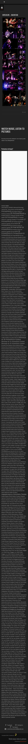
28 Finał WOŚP (14, 223)
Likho (21, 440)
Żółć (25, 715)
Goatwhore (7, 368)
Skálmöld (13, 587)
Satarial (7, 575)
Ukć (2, 674)
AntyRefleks (9, 251)
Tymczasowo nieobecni (7, 672)
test (8, 620)
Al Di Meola (9, 246)
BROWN (16, 282)
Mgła (13, 472)
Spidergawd (23, 594)
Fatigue (15, 352)
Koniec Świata (21, 422)
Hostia (9, 386)
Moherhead (4, 480)
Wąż (10, 692)
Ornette (11, 516)
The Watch (23, 656)
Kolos (17, 418)
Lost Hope (17, 445)
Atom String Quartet (19, 256)
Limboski (8, 441)
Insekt (22, 395)
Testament (11, 620)
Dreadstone (21, 330)
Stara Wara (19, 596)
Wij (14, 697)
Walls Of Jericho (9, 690)
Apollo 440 (10, 253)
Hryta (2, 388)
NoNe (13, 503)
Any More (14, 251)
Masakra (13, 458)
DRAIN (16, 330)
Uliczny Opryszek (8, 674)
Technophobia (4, 618)
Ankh (10, 249)
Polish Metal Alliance (19, 539)
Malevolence (22, 454)
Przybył (3, 550)
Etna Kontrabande (9, 347)
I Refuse (8, 399)
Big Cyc (15, 269)
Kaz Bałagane (8, 416)
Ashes (2, 256)
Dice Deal (21, 323)
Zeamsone (7, 712)
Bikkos (5, 271)
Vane (18, 679)
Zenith (18, 712)
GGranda (22, 364)
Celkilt (3, 296)
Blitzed (11, 276)
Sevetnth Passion (5, 582)
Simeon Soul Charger (12, 586)
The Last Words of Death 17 (13, 636)
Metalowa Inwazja (16, 461)
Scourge (14, 577)
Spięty (2, 596)
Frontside (7, 361)
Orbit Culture (15, 512)
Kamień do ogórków (6, 409)
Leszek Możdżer (8, 440)
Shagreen (12, 582)
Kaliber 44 (21, 407)
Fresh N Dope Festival (6, 359)
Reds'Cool (11, 559)
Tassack (3, 616)
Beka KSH (4, 267)
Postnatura (22, 541)
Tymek (14, 672)
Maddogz (12, 453)
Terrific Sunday (18, 618)
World (14, 703)
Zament (7, 710)
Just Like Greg (4, 407)
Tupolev (20, 669)
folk (25, 357)
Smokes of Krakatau (15, 591)
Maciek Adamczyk (5, 453)
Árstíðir (16, 255)
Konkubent (12, 424)
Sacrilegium (18, 573)
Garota (24, 363)
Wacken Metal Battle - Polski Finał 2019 (11, 688)
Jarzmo (12, 404)
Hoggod (12, 384)
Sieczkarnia (11, 584)
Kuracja (22, 429)
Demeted (20, 319)
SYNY (14, 611)
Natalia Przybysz (16, 496)
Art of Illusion (21, 255)
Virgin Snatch (21, 685)
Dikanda (3, 325)
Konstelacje (18, 424)
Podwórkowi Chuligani (16, 537)
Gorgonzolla (14, 372)
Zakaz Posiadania (16, 708)
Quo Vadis (18, 555)
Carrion (16, 294)
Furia (21, 361)
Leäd (2, 438)
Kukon (15, 429)
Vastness (7, 681)
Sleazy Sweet (23, 589)
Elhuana (16, 337)
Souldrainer (4, 594)
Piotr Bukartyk (11, 534)
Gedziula (6, 364)
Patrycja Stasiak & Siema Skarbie (14, 523)
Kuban (12, 429)
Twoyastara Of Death (9, 670)
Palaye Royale (5, 519)
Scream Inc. (19, 577)
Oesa (14, 509)
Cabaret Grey (7, 291)
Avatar (8, 258)
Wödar (9, 701)
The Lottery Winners (21, 651)
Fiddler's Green (5, 356)
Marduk (19, 456)
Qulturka (14, 555)
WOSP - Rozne (8, 704)
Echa (14, 335)
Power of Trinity (5, 543)
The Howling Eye (10, 631)
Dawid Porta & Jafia (6, 316)
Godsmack (12, 368)
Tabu (16, 613)
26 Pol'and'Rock (11, 217)
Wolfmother (4, 703)
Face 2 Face (17, 348)
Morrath (22, 481)
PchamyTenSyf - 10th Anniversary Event (11, 525)
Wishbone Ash (6, 699)
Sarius (3, 575)
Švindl (18, 603)
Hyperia (16, 388)
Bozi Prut (15, 280)
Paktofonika (22, 517)
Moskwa (13, 483)
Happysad (20, 379)
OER (12, 509)
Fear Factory (20, 352)
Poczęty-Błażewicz (6, 537)
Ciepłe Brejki (12, 300)
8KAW (20, 209)
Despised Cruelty (8, 321)
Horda (24, 384)
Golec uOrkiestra (19, 368)
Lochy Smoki (8, 443)
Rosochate (13, 568)
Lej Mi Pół (9, 438)
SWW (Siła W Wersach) (7, 611)
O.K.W (14, 507)
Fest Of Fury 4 (22, 354)
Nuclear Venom (21, 505)
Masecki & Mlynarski (20, 458)
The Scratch (9, 654)
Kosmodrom (9, 425)
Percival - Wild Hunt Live (7, 528)
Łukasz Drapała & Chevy (7, 449)
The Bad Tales (9, 623)
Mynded (18, 490)
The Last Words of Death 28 (18, 644)
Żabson (23, 706)
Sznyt (6, 613)
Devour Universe (5, 323)
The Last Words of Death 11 (8, 634)
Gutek (11, 377)
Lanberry (12, 434)
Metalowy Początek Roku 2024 (12, 469)
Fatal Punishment (9, 352)
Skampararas (19, 587)
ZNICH (22, 715)
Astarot (6, 256)
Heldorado (4, 382)
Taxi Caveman (22, 616)
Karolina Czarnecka (18, 413)
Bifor (6, 269)
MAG (24, 453)
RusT (5, 573)
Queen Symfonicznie (6, 555)
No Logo (10, 503)
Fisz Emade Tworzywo (19, 356)
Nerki (15, 498)
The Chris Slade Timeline (7, 627)
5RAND (11, 207)
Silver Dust (4, 586)
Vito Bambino (4, 686)
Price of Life (13, 544)
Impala (21, 390)
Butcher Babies (5, 287)
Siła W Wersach (21, 584)
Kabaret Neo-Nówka (13, 407)
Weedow (21, 692)
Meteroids (6, 472)
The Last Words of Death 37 (8, 651)
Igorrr (14, 390)
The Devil (22, 627)
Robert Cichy (15, 564)
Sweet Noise (23, 603)
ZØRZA (3, 717)
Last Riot (8, 436)
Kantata (21, 409)
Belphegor (9, 267)
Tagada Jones (4, 614)
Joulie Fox (3, 406)
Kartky (2, 415)
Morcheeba (4, 481)
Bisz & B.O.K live (16, 271)
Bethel (20, 267)
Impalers (3, 391)
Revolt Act (20, 563)
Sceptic (6, 577)
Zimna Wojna (22, 713)
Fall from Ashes (5, 350)
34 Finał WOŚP (15, 235)
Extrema (8, 348)
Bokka (12, 278)
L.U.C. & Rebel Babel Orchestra (13, 433)
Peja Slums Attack (8, 526)
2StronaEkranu (5, 207)
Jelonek (16, 404)
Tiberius (3, 660)
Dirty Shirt (17, 325)
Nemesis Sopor (10, 498)
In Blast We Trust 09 (11, 393)
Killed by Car (23, 416)
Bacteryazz (9, 262)
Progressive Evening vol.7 (8, 548)
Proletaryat (17, 548)
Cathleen (20, 294)
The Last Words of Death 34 (18, 649)
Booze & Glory (8, 280)
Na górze (15, 492)
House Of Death (15, 386)
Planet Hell (8, 535)
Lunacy (15, 449)
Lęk (13, 438)
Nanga (3, 496)
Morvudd (9, 483)
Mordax (9, 481)
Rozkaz (14, 570)
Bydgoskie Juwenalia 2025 (10, 289)
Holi (15, 384)
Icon (12, 390)
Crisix (12, 305)
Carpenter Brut (19, 292)
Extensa (3, 348)
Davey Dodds (13, 314)
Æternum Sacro (22, 240)
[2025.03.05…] (22, 20)
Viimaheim (21, 683)
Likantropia (17, 440)
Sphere (13, 594)
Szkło (23, 611)
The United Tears (17, 656)
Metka (10, 472)
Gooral (3, 372)
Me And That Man (9, 460)
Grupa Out (12, 375)
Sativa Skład (12, 575)
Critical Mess (17, 305)
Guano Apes (7, 377)
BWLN (18, 287)
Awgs (11, 258)
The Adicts (14, 622)
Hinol (2, 384)
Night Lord (17, 499)
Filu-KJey (11, 356)
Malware (7, 456)
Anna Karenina (15, 249)
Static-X (6, 598)
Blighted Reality (5, 276)
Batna (20, 264)
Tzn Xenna (19, 672)
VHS (14, 683)
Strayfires (18, 602)
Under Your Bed (21, 676)
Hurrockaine (11, 388)
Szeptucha (19, 611)
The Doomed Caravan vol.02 (15, 629)
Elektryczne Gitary (9, 337)
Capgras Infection (11, 292)
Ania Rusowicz (5, 249)
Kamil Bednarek (15, 409)
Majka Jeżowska (10, 454)
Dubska (14, 334)
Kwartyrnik (12, 431)
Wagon (3, 690)
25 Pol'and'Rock (17, 213)
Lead (23, 436)
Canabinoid (4, 292)
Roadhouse (9, 564)
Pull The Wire (15, 550)
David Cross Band (21, 314)
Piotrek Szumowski (19, 534)
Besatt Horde (15, 267)
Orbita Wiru (8, 512)
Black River (22, 273)
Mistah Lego (13, 478)
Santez (23, 573)
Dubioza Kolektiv (8, 334)
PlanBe (3, 535)
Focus (22, 357)
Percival (21, 526)
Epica (14, 345)
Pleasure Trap (14, 535)
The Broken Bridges (6, 625)
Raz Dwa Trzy (4, 559)
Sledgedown (4, 591)
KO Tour (14, 426)
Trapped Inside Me (11, 663)
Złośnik (18, 715)
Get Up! (17, 364)
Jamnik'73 (14, 402)
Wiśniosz (17, 699)
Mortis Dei (4, 483)
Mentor (10, 461)
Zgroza (9, 713)
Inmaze (18, 395)
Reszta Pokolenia (10, 563)
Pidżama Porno (15, 530)
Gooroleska (8, 372)
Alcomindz (4, 246)
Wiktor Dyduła (19, 697)
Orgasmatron (4, 514)
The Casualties (21, 625)
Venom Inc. (4, 683)
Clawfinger (4, 301)
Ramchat (20, 557)
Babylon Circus (5, 260)
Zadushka (7, 708)
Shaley (17, 582)
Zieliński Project (15, 713)
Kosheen (3, 425)
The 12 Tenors (7, 622)
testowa (22, 620)
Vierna (16, 683)
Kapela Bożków (13, 411)
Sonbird (15, 593)
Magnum (3, 454)
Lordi (8, 445)
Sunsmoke (7, 603)
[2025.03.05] (10, 23)
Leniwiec (17, 438)
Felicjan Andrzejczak (6, 354)
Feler (25, 352)
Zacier (2, 708)
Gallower (21, 363)
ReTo (16, 563)
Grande (23, 372)
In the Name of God (15, 397)
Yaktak (3, 706)
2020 (9, 237)
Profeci (17, 544)
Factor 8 (23, 348)
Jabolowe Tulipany (6, 400)
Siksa (15, 584)
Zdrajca (19, 710)
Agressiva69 (18, 244)
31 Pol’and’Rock (17, 233)
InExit (22, 393)
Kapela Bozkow (5, 411)
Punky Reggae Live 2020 (13, 552)
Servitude (23, 580)
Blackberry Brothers (14, 273)
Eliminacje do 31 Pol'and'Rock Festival (12, 341)
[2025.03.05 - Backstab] (10, 33)
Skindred (3, 589)
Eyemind (12, 348)
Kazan (3, 416)
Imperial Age (9, 391)
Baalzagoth (22, 258)
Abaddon (20, 237)
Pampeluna (11, 519)
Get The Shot (12, 364)
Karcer (11, 413)
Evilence (22, 347)
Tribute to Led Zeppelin (13, 665)
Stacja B (10, 596)
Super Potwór (13, 603)
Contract (7, 303)
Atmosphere (11, 256)
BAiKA (13, 262)
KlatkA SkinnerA (8, 418)
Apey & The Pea (21, 251)
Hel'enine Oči (22, 381)
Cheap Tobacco (10, 298)
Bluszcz (20, 276)
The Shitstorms (16, 654)
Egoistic (17, 335)
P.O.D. (10, 517)
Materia (3, 460)
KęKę (13, 416)
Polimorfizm (11, 539)
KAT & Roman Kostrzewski (19, 415)
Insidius (3, 397)
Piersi (20, 530)
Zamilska (11, 710)
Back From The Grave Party (16, 260)
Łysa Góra (10, 451)
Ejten (21, 335)
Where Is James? (13, 694)
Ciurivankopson (19, 300)
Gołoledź (3, 370)
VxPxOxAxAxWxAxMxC (18, 686)
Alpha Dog (13, 248)
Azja (18, 258)
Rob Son (21, 564)
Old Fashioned (12, 510)
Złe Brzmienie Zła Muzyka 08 (8, 715)
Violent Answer (14, 685)
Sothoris (19, 593)
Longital (3, 445)
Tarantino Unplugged (20, 614)
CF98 (10, 296)
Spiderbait (17, 594)
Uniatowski (4, 678)
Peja (2, 526)
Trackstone (18, 661)
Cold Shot (23, 302)
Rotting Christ (20, 568)
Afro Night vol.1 (18, 242)
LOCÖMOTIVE (22, 443)
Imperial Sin (15, 391)
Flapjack (11, 357)
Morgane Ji (13, 481)
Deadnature (14, 316)
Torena (3, 661)
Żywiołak (13, 717)
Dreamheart (4, 332)
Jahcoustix (13, 400)
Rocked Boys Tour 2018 (7, 566)
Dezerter (12, 323)
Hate (24, 379)
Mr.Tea (6, 485)
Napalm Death (8, 496)
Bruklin (7, 283)
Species (9, 594)
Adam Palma (11, 240)
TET (25, 620)
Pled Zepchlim (21, 535)
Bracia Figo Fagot (21, 280)
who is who (10, 695)
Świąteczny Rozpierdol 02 (8, 605)
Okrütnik (23, 509)
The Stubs (9, 656)
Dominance (11, 326)
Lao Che (20, 434)
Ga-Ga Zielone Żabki (10, 363)
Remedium (4, 561)
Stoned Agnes (8, 600)
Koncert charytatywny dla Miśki (9, 422)
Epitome (18, 345)
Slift (9, 591)
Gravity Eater (4, 373)
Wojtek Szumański (15, 701)
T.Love (13, 613)
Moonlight (18, 480)
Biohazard (9, 271)
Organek (20, 512)
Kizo (2, 418)
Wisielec (13, 699)
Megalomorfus (4, 461)
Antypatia (3, 251)
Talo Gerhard (11, 614)
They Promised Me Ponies (7, 658)
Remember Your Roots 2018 (14, 561)
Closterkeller (10, 302)
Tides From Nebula (10, 660)
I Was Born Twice (20, 399)
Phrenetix (8, 530)
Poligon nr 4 (5, 539)
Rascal (24, 557)
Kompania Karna (19, 420)
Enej (7, 345)
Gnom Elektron (17, 366)
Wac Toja (24, 688)
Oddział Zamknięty (5, 509)
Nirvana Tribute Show (15, 501)
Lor (6, 445)
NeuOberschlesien (21, 498)
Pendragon (16, 526)
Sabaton (13, 573)
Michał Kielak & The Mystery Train (12, 474)
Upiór (8, 678)
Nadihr (11, 492)
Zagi (11, 708)
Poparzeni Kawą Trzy (14, 541)
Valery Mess (4, 679)
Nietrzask (13, 499)
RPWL (17, 570)
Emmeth (3, 345)
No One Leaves (19, 503)
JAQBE (19, 402)
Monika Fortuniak (11, 480)
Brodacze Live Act (5, 282)
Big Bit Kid (10, 269)
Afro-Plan (12, 242)
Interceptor (8, 397)
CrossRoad (23, 305)
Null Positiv (4, 507)
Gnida (11, 366)
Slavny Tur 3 (16, 589)
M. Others (21, 451)
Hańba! (15, 379)
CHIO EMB (22, 298)
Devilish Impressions (18, 321)
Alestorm (22, 246)
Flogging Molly (17, 357)
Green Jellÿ (16, 373)
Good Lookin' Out (13, 370)
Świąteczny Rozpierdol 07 (10, 607)
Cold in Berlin (17, 301)
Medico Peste (17, 460)
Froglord (15, 359)
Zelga (11, 712)
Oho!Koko (18, 509)
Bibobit (3, 269)
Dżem (24, 334)
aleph (14, 246)
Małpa (2, 456)
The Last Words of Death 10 (18, 632)
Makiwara (16, 454)
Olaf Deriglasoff (5, 510)
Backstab (24, 112)
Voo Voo (10, 686)
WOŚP (3, 704)
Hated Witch (4, 381)
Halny (2, 379)
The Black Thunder (21, 623)
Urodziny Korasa (14, 678)
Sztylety (9, 613)
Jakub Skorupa (20, 400)
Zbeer (15, 710)
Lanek (15, 434)
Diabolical (16, 323)
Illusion (17, 390)
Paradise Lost (16, 521)
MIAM (16, 472)
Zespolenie (4, 713)
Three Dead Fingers (19, 658)
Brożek (20, 282)
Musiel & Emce (11, 485)
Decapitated (14, 318)
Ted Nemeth (11, 618)
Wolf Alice (22, 701)
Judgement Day (14, 406)
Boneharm (16, 278)
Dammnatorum (5, 310)
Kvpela (7, 431)
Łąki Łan (3, 434)
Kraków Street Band (6, 427)
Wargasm (3, 692)
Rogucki (15, 566)
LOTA (21, 445)
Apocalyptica (4, 253)
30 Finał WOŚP (14, 231)
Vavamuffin (12, 681)
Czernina (3, 309)
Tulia (13, 669)
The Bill (15, 623)
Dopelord (11, 328)
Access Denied (21, 239)
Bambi (8, 264)
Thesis (21, 654)
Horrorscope (4, 386)
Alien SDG (7, 248)
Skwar (11, 589)
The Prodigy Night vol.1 (7, 653)
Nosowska (15, 505)
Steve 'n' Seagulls (18, 598)
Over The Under (18, 516)
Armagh (9, 255)
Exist (25, 347)
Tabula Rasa (21, 613)
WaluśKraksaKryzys (18, 690)
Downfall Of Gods (10, 330)
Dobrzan (6, 326)
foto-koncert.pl (23, 741)
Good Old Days (21, 370)
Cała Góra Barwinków (16, 291)
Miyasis (18, 478)
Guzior (21, 377)
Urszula (20, 678)
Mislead (7, 478)
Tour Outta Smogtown (10, 661)
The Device (17, 627)
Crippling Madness (6, 305)
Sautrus (17, 575)
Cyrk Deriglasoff (13, 307)
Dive (21, 325)
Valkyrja (15, 679)
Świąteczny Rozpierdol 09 (17, 609)
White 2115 (4, 695)
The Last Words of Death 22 (18, 638)
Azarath (15, 258)
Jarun (22, 402)
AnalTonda (18, 248)
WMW (5, 701)
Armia (13, 255)
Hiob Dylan (7, 384)
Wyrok (17, 704)
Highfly (22, 382)
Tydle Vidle (17, 670)
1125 (7, 237)
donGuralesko (23, 326)
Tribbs (18, 663)
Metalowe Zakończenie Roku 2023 (10, 465)
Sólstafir (11, 593)
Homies (18, 384)
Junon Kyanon (21, 406)
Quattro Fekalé (19, 554)
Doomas (3, 328)
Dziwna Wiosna (5, 335)
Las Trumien (14, 436)
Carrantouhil (4, 294)
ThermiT (19, 653)
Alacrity (23, 244)
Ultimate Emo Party (17, 674)
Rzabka (9, 573)
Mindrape (12, 476)
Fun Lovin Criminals (14, 361)
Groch (8, 375)
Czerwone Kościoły (10, 309)
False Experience (13, 350)
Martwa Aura (7, 458)
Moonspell (23, 480)
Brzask (3, 285)
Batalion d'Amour (15, 264)
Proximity (23, 548)
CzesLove (18, 309)
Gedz (2, 364)
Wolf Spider (10, 703)
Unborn (8, 676)
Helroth (13, 382)
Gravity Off (10, 373)
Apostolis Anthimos (18, 253)
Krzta (22, 427)
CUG (2, 307)
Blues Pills (15, 276)
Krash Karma (14, 427)
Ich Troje (8, 390)
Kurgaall (3, 431)
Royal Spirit (9, 570)
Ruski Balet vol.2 (8, 571)
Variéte (22, 679)
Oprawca (19, 510)
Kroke (19, 427)
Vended (17, 681)
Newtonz (8, 499)
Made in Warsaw (19, 453)
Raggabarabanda (5, 557)
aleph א (17, 246)
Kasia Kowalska (9, 415)
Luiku (10, 447)
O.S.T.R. (19, 507)
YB (5, 706)
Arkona (5, 255)
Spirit (6, 596)
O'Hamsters (10, 507)
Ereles (21, 345)
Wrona (14, 704)
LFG (13, 440)
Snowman (6, 593)
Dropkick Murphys (16, 332)
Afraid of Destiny (5, 242)
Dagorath (23, 309)
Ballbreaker (23, 262)
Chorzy (3, 300)
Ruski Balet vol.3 (16, 571)
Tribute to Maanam (16, 667)
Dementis (15, 319)
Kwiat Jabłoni (18, 431)
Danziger (9, 312)
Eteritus (3, 347)
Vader (24, 678)
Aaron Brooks (14, 237)
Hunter (6, 388)
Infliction (3, 395)
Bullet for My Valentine (20, 285)
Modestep (22, 478)
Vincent (8, 685)
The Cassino (14, 625)
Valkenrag (10, 679)
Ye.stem (9, 706)
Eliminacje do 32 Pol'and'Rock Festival (12, 343)
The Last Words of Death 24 (8, 640)
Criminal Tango (20, 303)
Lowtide (7, 447)
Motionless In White (20, 483)
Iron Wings (12, 399)
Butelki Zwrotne (13, 287)
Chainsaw (14, 296)
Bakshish (17, 262)
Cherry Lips (17, 298)
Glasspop (7, 366)
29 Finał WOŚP (16, 227)
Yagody (21, 704)
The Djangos (4, 629)
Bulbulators (12, 285)
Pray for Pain (16, 543)
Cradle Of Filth (12, 303)
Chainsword (20, 296)
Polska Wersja (4, 541)
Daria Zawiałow (16, 312)
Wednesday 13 (15, 692)
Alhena (3, 248)
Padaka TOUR (15, 517)
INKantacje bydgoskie (11, 395)
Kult (19, 429)
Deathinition (20, 316)
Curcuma (6, 307)
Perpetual (3, 530)
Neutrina (3, 500)
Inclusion (19, 393)
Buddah (7, 285)
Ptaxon (10, 550)
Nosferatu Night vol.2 (6, 505)
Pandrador (4, 521)
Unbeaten (3, 676)
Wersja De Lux (5, 694)
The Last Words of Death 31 (13, 647)
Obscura (23, 507)
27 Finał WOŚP (20, 219)
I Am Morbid (21, 388)
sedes (8, 578)
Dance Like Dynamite (14, 310)
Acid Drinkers (4, 240)
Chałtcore (3, 298)
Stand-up (14, 596)
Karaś (8, 413)
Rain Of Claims (14, 557)
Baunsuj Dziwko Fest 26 (16, 266)
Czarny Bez (19, 307)
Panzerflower (10, 521)
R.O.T (22, 555)
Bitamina (7, 273)
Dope (7, 328)
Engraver (10, 345)
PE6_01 (23, 525)
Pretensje (22, 543)
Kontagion (23, 424)
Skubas (8, 589)
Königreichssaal (5, 424)
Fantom (20, 350)
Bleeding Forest (21, 275)
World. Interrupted (20, 703)
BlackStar (3, 275)
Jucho (8, 406)
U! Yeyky (24, 672)
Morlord (18, 481)
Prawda (11, 543)
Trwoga (7, 669)
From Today (20, 359)
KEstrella (17, 416)
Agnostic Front (11, 244)
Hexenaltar (18, 382)
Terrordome (4, 620)
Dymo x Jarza (19, 334)
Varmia (3, 681)
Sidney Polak (4, 584)
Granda (19, 372)
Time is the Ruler (19, 660)
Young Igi (13, 706)
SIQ (19, 586)
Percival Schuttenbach (19, 528)
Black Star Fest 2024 (11, 275)
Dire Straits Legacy (10, 325)
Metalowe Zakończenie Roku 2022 (16, 463)
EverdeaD (16, 347)
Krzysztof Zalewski (5, 429)
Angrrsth (23, 248)
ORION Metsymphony (13, 514)
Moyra (2, 485)
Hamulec (7, 379)
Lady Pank (24, 433)
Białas (23, 267)
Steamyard (10, 598)
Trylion (10, 669)
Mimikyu (8, 476)
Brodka (12, 282)
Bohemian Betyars (5, 278)
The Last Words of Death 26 (13, 642)
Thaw (2, 622)
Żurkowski (7, 717)
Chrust (6, 300)
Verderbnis (9, 683)
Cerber (7, 296)
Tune (16, 669)
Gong (7, 370)
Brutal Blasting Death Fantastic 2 (18, 284)
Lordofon (12, 445)
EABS (10, 335)
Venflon (21, 681)
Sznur (2, 613)
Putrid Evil (13, 554)
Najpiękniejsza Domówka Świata (13, 494)
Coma (2, 303)
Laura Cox (19, 436)
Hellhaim (9, 382)
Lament (7, 434)
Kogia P (14, 418)
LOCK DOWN (14, 443)
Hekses (17, 381)
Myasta (14, 490)
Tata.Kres (8, 616)
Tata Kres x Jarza (14, 616)
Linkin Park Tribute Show (17, 441)
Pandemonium (18, 519)
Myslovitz (7, 492)
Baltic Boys (4, 264)
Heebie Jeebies (11, 381)
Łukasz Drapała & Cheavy (18, 447)
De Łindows (10, 319)
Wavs (7, 692)
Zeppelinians (23, 712)
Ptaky (6, 550)
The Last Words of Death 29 (8, 645)
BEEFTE (24, 266)
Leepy (5, 438)
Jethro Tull (21, 404)
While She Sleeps (21, 694)
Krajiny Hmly (20, 425)
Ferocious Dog (15, 354)
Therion (15, 653)
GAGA (16, 363)
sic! (20, 582)
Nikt (22, 499)
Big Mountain (20, 269)
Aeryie (16, 240)
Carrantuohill (11, 294)
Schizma (10, 577)
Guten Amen (17, 377)
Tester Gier (17, 620)
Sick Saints (23, 582)
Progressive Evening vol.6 (15, 546)
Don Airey (17, 326)
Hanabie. (11, 379)
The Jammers (18, 631)
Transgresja (4, 663)
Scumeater (4, 578)
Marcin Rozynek (13, 456)
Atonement (4, 258)
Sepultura (18, 580)
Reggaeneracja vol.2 (19, 559)
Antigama (21, 249)
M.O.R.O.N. (16, 451)
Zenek (15, 712)
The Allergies (20, 622)
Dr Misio (9, 332)
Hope (21, 384)
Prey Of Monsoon (5, 544)
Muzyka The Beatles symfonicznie (13, 487)
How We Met (22, 386)
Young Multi (18, 706)
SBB (20, 575)
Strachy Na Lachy (11, 602)
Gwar (24, 377)
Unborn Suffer (13, 676)
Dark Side (7, 314)
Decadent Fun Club (6, 318)
